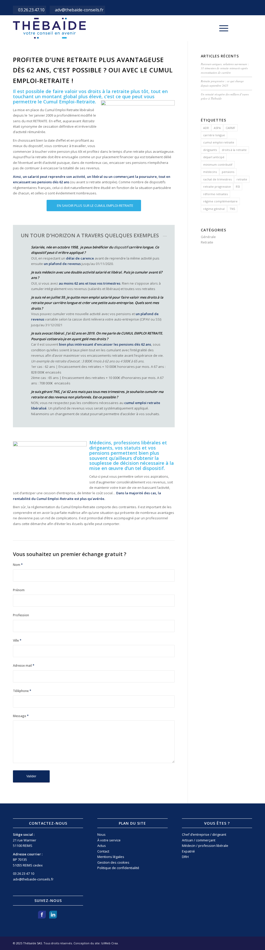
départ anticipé (213, 157)
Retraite (207, 242)
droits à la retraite (234, 150)
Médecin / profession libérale (205, 845)
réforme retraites (215, 194)
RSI (238, 186)
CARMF (230, 128)
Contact (103, 851)
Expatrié (188, 851)
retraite (242, 179)
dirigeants (210, 150)
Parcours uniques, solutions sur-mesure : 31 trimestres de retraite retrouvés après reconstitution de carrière (225, 68)
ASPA (217, 128)
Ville (17, 640)
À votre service (109, 840)
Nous (101, 834)
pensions (228, 172)
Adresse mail (23, 665)
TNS (232, 209)
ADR (206, 128)
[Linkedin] (248, 28)
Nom (18, 565)
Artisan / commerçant (198, 840)
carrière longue (214, 135)
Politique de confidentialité (118, 867)
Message (21, 716)
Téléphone (22, 691)
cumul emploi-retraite (218, 142)
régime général (214, 209)
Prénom (19, 590)
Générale (208, 236)
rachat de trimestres (217, 179)
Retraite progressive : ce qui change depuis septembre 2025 (222, 83)
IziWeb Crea (109, 943)
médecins (210, 172)
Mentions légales (110, 856)
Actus (101, 845)
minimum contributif (217, 164)
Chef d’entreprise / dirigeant (204, 834)
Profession (21, 615)
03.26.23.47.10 (31, 10)
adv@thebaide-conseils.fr (79, 10)
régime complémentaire (220, 201)
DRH (185, 856)
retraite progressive (217, 186)
